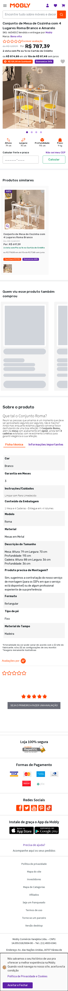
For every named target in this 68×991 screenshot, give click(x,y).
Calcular (54, 159)
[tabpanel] (34, 543)
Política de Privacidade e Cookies (27, 976)
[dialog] (34, 972)
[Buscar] (61, 14)
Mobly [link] (49, 32)
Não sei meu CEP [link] (55, 152)
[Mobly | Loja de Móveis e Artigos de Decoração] (20, 5)
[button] (7, 226)
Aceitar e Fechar (18, 985)
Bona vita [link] (16, 36)
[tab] (14, 444)
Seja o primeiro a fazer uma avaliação (34, 705)
